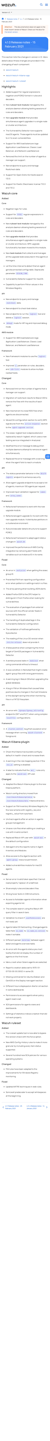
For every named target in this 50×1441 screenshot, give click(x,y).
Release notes (12, 19)
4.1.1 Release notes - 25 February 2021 (13, 1107)
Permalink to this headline (44, 44)
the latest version (11, 32)
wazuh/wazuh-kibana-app (18, 75)
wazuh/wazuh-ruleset (16, 81)
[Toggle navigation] (46, 4)
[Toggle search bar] (41, 4)
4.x (21, 19)
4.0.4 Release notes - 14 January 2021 (35, 1107)
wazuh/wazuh (12, 70)
